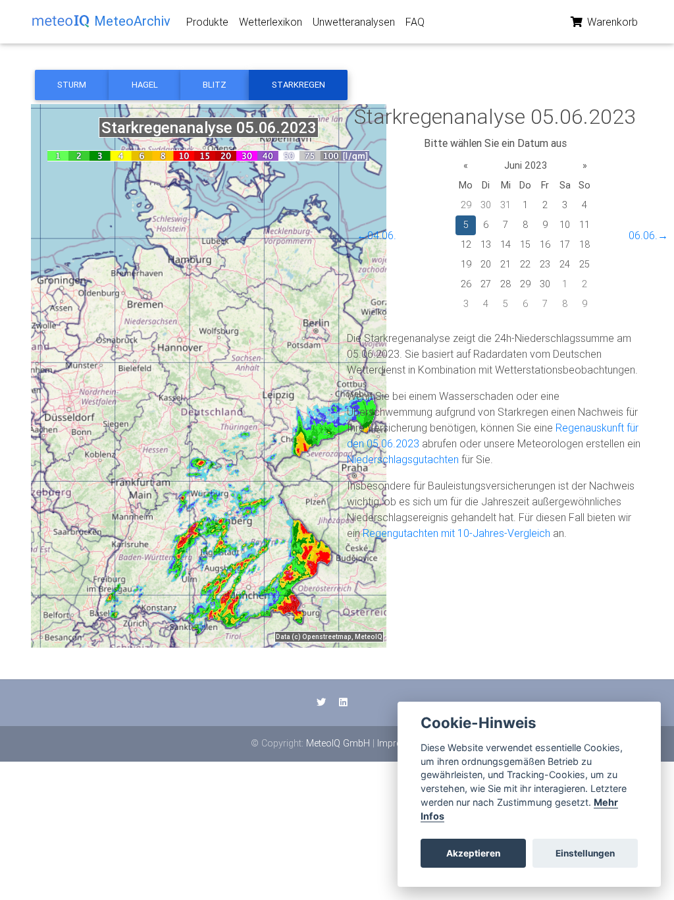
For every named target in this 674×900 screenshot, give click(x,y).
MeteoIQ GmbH (338, 743)
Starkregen (298, 84)
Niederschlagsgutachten (403, 459)
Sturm (71, 84)
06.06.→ (648, 235)
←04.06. (376, 235)
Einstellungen (585, 853)
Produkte (207, 21)
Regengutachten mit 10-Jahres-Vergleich (456, 533)
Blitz (214, 84)
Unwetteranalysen (354, 21)
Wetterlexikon (270, 21)
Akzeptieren (473, 853)
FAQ (415, 21)
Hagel (145, 84)
